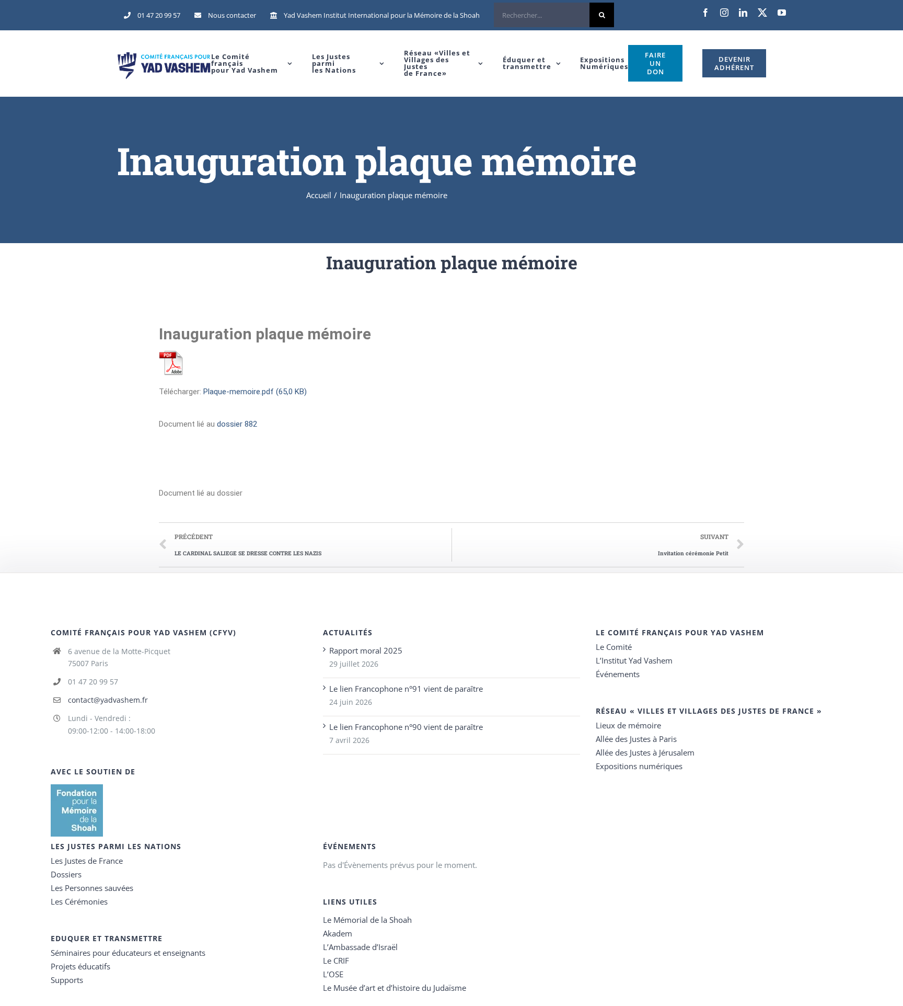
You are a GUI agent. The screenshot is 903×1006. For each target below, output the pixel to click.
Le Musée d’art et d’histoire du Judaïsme (394, 987)
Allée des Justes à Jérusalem (645, 752)
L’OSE (333, 974)
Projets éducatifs (80, 966)
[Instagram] (724, 12)
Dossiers (66, 874)
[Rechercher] (554, 15)
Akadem (337, 933)
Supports (67, 980)
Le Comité (614, 647)
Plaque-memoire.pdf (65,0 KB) (255, 391)
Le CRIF (336, 960)
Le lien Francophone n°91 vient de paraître (406, 688)
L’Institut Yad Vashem (634, 660)
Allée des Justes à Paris (636, 739)
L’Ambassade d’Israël (360, 947)
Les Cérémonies (79, 901)
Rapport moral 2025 (365, 650)
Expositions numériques (639, 766)
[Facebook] (705, 12)
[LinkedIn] (743, 12)
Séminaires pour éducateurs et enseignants (128, 952)
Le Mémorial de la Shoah (367, 919)
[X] (762, 12)
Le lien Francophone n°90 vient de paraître (406, 727)
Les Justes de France (87, 860)
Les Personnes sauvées (92, 888)
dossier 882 (237, 424)
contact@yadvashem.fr (108, 700)
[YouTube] (782, 12)
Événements (618, 674)
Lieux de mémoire (628, 725)
